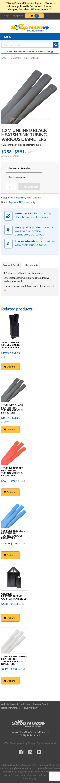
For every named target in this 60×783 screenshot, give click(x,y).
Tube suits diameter (18, 168)
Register (18, 16)
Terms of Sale (39, 704)
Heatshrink (15, 57)
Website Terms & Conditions (15, 704)
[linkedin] (30, 751)
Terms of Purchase (10, 707)
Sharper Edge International (42, 743)
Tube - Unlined (31, 57)
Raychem (13, 202)
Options (11, 366)
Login (6, 16)
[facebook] (21, 751)
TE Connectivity (27, 202)
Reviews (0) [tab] (31, 265)
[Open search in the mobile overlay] (30, 45)
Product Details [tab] (12, 265)
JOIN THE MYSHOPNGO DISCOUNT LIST (29, 51)
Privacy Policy (30, 707)
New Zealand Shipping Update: (26, 3)
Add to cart (32, 186)
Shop (4, 57)
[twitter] (39, 751)
